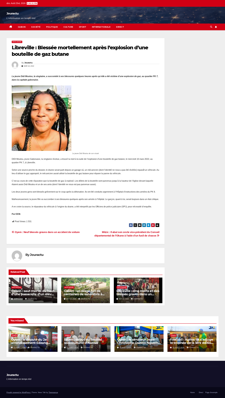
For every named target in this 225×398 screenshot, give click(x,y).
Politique (52, 27)
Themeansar (53, 392)
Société (35, 27)
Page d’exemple (211, 392)
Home (192, 392)
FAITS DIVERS (16, 42)
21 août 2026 (73, 347)
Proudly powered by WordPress (19, 392)
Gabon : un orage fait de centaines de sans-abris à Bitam (83, 294)
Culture (68, 27)
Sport (82, 27)
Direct (120, 27)
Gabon (22, 27)
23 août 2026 (20, 347)
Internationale (101, 27)
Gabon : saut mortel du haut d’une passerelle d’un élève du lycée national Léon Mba (32, 294)
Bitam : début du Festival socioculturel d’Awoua (83, 341)
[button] (211, 27)
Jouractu (12, 13)
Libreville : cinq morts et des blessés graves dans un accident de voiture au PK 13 (137, 294)
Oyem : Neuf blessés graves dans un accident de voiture (47, 232)
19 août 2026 (179, 347)
